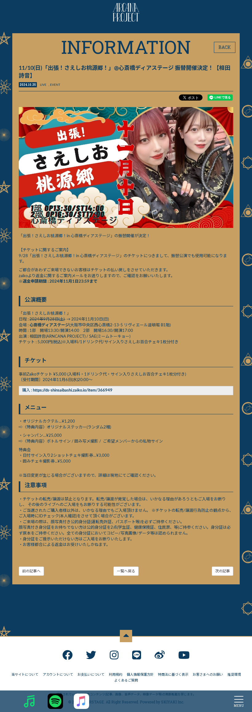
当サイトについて (24, 674)
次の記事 (222, 571)
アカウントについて (58, 674)
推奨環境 (234, 674)
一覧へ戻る (126, 571)
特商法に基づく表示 (173, 674)
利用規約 (115, 674)
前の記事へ (31, 571)
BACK (225, 47)
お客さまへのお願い (208, 674)
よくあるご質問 (126, 680)
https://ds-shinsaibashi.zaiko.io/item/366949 (72, 390)
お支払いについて (90, 674)
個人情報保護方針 (140, 674)
